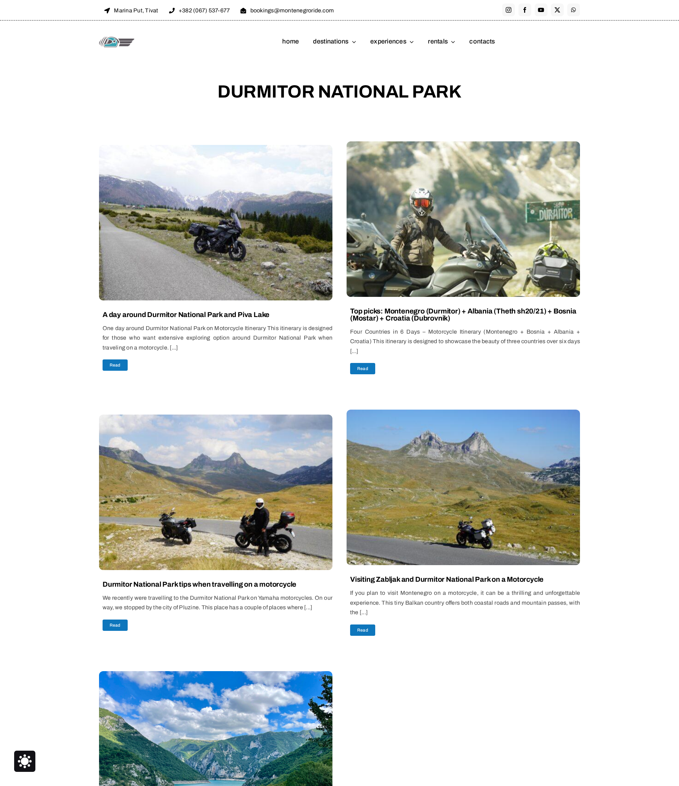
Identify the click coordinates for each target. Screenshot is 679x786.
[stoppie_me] (116, 37)
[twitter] (557, 10)
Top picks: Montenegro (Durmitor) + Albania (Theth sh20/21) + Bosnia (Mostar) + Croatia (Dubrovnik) (463, 314)
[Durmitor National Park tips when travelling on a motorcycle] (215, 419)
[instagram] (508, 10)
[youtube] (541, 10)
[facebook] (524, 10)
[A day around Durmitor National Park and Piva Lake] (215, 149)
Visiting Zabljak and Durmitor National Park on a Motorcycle (447, 579)
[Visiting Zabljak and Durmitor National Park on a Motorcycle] (463, 414)
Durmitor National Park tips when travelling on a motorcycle (199, 584)
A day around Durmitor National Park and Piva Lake (186, 314)
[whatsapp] (573, 10)
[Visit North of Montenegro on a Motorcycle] (215, 675)
